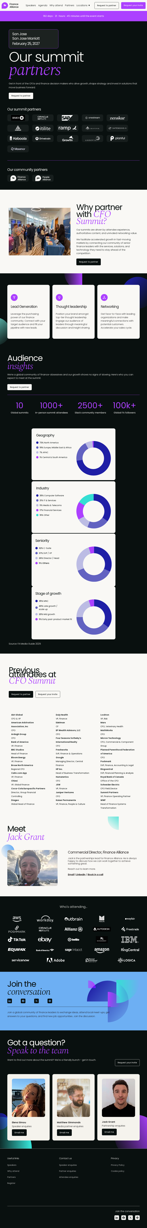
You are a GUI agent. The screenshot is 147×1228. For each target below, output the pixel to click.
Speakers (31, 5)
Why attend (56, 5)
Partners (69, 5)
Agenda (42, 5)
